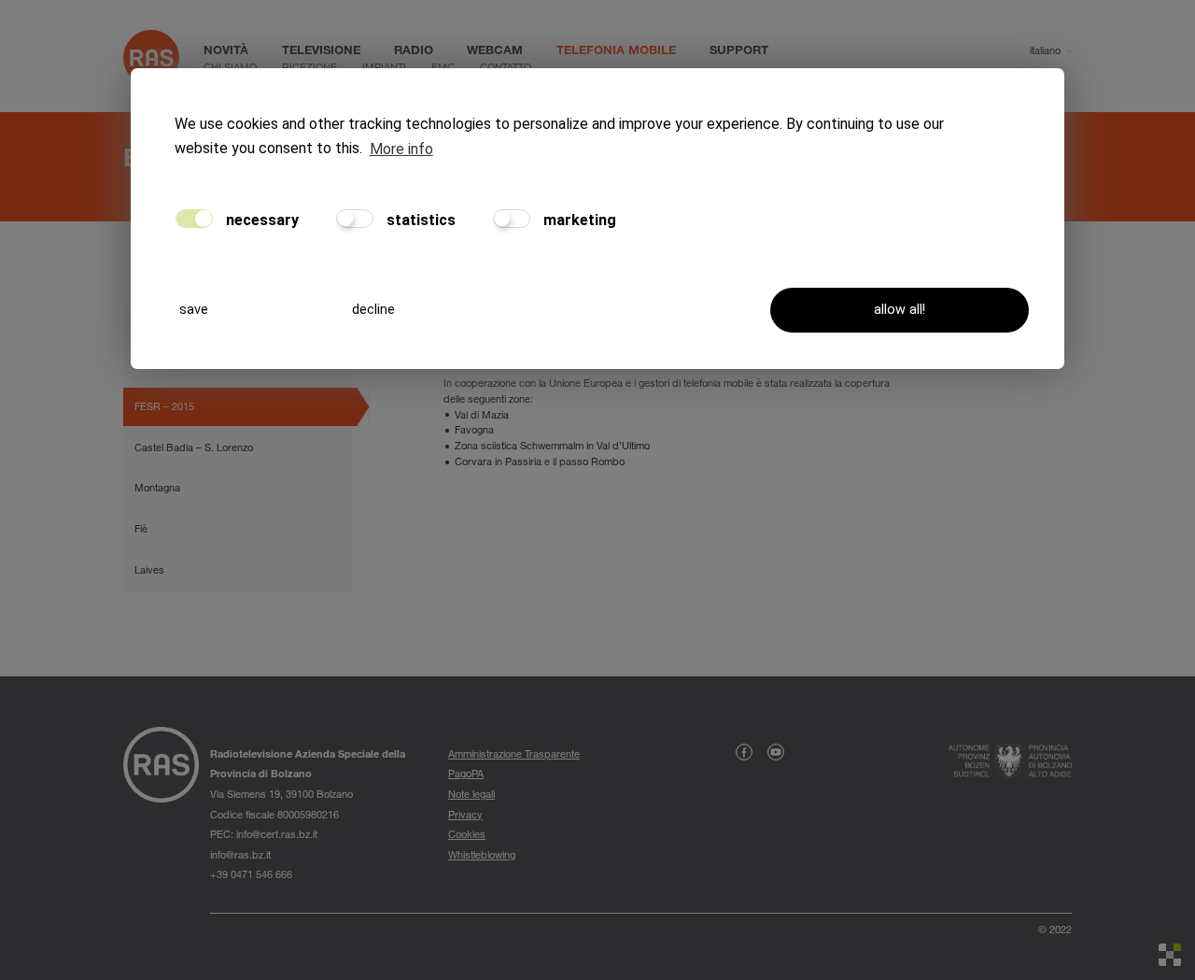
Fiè (141, 528)
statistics (419, 220)
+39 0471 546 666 (251, 874)
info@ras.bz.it (240, 854)
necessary (260, 220)
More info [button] (401, 149)
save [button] (193, 310)
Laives (149, 569)
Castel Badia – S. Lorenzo (193, 447)
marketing (578, 220)
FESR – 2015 (164, 406)
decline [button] (373, 310)
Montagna (157, 487)
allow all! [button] (899, 310)
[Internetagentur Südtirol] (1170, 955)
